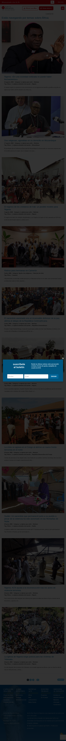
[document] (33, 370)
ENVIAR (53, 376)
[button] (63, 358)
